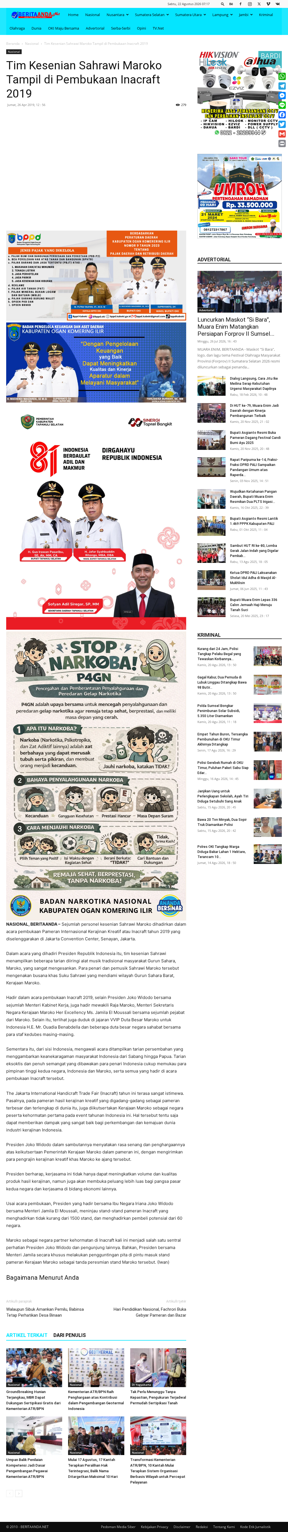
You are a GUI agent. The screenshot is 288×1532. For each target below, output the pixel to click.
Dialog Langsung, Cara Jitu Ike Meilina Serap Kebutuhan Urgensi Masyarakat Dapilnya (254, 384)
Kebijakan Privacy (154, 1526)
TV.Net (158, 28)
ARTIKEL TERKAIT (27, 1335)
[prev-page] (9, 1493)
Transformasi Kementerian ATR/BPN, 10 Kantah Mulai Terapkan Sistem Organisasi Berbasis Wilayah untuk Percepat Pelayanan (157, 1471)
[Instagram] (250, 4)
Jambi (243, 14)
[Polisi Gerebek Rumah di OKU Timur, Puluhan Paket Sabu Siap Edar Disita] (268, 770)
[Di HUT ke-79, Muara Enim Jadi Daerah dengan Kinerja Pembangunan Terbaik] (211, 413)
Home (73, 14)
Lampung (220, 14)
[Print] (282, 143)
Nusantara (115, 14)
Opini (141, 28)
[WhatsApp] (282, 76)
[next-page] (18, 1493)
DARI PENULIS (69, 1335)
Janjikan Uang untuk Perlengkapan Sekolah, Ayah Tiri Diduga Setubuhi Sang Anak (222, 796)
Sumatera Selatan (150, 14)
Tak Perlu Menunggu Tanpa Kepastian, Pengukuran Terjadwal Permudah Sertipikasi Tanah (158, 1397)
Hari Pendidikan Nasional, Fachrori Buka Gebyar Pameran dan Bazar (150, 1312)
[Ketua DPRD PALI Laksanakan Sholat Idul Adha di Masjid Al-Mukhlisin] (211, 580)
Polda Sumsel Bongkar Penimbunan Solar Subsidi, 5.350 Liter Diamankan (218, 711)
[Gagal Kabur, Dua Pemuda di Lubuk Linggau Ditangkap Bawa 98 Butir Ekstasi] (268, 685)
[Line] (282, 105)
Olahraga (17, 28)
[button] (223, 4)
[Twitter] (259, 4)
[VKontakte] (277, 4)
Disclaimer (182, 1526)
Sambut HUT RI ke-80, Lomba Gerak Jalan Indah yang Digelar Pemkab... (254, 551)
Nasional (92, 14)
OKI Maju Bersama (63, 28)
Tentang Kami (224, 1526)
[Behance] (231, 4)
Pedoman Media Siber (118, 1526)
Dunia (36, 28)
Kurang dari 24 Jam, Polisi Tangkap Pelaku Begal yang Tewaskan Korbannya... (219, 654)
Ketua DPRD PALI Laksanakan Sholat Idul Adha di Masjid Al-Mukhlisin (253, 578)
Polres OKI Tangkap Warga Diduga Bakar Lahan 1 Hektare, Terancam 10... (221, 852)
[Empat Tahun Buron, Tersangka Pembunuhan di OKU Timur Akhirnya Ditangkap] (268, 741)
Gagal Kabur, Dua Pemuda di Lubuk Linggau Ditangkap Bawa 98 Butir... (222, 682)
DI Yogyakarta (141, 1385)
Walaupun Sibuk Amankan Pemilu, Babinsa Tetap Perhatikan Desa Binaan (45, 1312)
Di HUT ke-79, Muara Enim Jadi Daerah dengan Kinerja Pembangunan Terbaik (254, 411)
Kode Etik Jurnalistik (255, 1526)
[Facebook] (240, 4)
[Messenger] (282, 95)
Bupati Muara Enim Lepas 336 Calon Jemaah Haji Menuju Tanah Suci (253, 605)
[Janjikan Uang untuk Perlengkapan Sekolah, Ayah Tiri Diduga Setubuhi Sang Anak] (268, 798)
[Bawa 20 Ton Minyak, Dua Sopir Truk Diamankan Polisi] (268, 827)
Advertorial (95, 28)
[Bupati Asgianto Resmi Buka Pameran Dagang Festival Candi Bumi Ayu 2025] (211, 440)
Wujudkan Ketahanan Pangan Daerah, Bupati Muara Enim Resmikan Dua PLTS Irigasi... (253, 497)
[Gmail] (282, 134)
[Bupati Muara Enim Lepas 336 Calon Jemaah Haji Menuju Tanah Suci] (211, 607)
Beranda (13, 43)
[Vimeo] (268, 4)
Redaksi (202, 1526)
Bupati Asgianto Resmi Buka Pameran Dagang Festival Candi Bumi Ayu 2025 (255, 438)
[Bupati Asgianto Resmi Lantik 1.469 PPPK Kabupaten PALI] (211, 526)
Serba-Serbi (120, 28)
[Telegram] (282, 86)
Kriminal (266, 14)
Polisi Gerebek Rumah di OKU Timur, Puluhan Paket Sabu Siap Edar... (223, 768)
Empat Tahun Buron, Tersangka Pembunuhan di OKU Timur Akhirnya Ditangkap (222, 739)
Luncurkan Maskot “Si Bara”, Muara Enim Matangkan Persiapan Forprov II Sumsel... (235, 326)
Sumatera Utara (188, 14)
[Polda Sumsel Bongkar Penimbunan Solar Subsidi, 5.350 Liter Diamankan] (268, 713)
